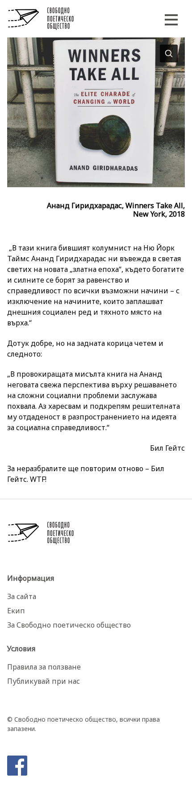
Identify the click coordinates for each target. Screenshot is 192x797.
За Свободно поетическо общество (69, 625)
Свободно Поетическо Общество (41, 18)
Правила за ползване (44, 667)
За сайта (21, 596)
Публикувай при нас (43, 681)
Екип (16, 611)
